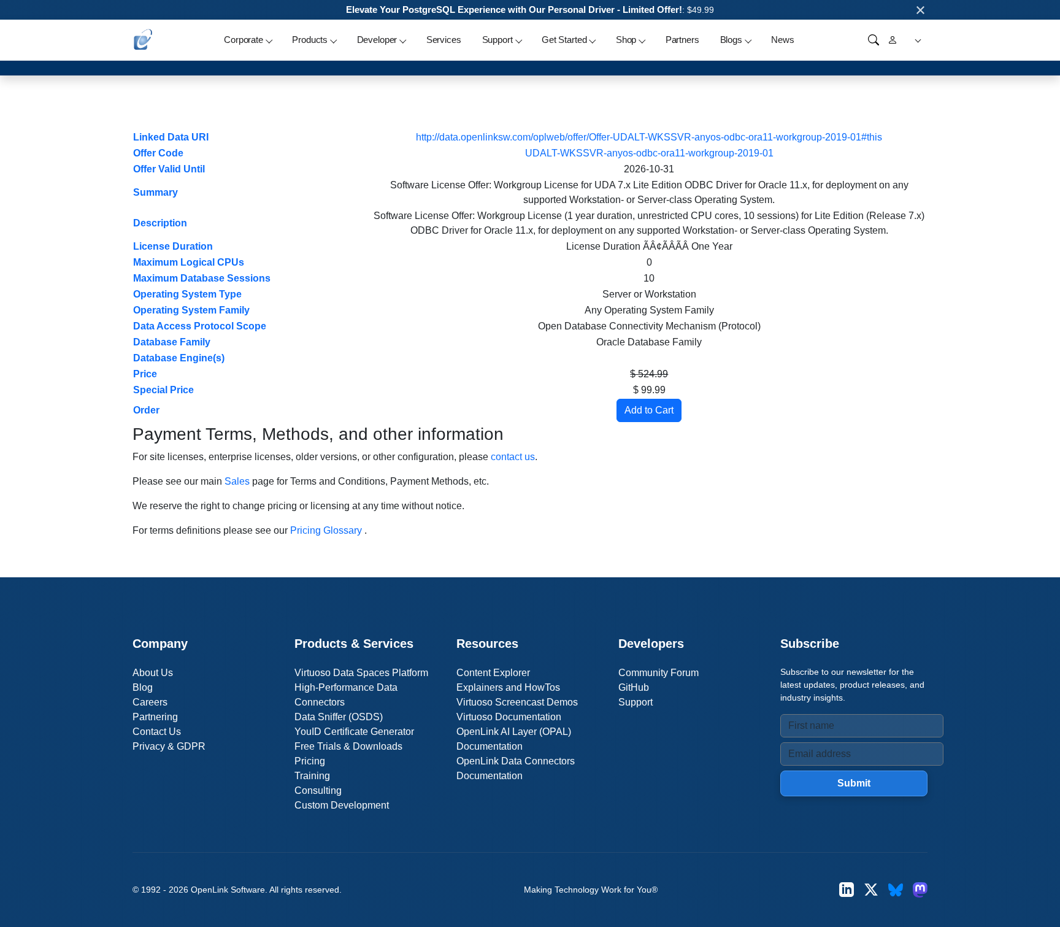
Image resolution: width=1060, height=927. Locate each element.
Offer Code (158, 153)
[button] (916, 40)
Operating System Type (187, 294)
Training (312, 776)
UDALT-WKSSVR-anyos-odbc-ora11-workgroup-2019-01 (649, 153)
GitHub (633, 687)
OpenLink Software (228, 889)
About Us (152, 672)
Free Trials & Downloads (348, 746)
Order (146, 410)
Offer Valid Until (169, 169)
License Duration (173, 246)
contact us (513, 457)
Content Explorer (493, 672)
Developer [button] (377, 39)
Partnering (155, 717)
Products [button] (310, 39)
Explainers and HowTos (508, 687)
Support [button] (497, 39)
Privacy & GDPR (168, 746)
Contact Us (156, 731)
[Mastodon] (920, 890)
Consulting (318, 790)
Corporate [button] (243, 39)
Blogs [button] (731, 39)
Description (160, 223)
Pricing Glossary (326, 530)
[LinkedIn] (846, 890)
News (782, 39)
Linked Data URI (171, 137)
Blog (142, 687)
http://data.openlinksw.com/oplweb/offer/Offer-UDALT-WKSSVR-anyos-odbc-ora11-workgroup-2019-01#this (649, 137)
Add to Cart (649, 410)
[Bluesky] (895, 890)
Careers (149, 702)
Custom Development (341, 805)
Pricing (309, 761)
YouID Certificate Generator (354, 731)
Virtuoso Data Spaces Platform (361, 672)
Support (635, 702)
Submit (853, 783)
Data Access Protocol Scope (199, 326)
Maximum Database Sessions (202, 278)
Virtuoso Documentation (508, 717)
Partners (682, 39)
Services (443, 39)
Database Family (171, 342)
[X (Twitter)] (871, 890)
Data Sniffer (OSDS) (338, 717)
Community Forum (658, 672)
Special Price (163, 390)
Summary (155, 192)
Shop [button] (626, 39)
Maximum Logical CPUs (188, 262)
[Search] (873, 40)
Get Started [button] (564, 39)
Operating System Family (191, 310)
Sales (237, 481)
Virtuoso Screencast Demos (517, 702)
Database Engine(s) (179, 358)
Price (145, 374)
